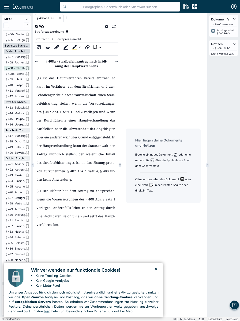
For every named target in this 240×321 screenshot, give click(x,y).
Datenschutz (215, 319)
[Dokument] (39, 47)
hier (46, 311)
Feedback (189, 319)
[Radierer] (87, 47)
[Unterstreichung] (65, 47)
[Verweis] (56, 47)
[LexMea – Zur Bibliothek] (35, 6)
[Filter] (228, 19)
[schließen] (156, 270)
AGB (201, 319)
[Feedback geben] (234, 305)
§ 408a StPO (45, 18)
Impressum (232, 319)
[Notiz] (48, 47)
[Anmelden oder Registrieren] (234, 6)
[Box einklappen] (27, 19)
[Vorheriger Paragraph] (36, 61)
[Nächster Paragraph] (116, 61)
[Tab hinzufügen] (67, 18)
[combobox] (120, 6)
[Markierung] (73, 47)
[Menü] (6, 6)
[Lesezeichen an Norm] (27, 34)
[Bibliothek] (186, 6)
